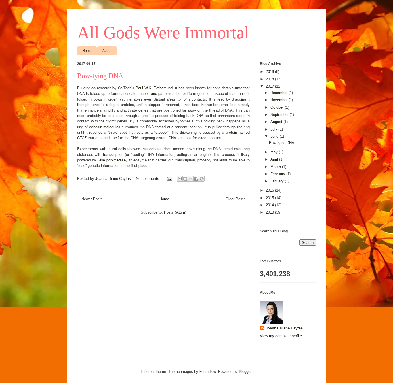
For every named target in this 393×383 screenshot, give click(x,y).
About (107, 51)
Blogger (245, 371)
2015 (270, 198)
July (274, 129)
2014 (270, 205)
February (278, 174)
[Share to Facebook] (196, 179)
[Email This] (180, 179)
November (279, 100)
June (275, 136)
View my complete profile (281, 336)
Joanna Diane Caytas (284, 328)
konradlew (207, 371)
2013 (270, 212)
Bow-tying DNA (100, 76)
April (274, 159)
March (276, 167)
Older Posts (235, 199)
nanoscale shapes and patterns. (146, 93)
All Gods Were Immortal (163, 32)
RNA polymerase (112, 160)
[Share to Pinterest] (202, 179)
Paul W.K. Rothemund (154, 87)
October (277, 107)
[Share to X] (191, 179)
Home (87, 51)
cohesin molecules (105, 126)
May (274, 152)
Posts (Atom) (175, 212)
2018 (270, 79)
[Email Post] (169, 178)
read (81, 165)
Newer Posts (92, 199)
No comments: (148, 178)
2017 (270, 86)
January (277, 181)
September (280, 114)
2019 (270, 71)
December (279, 92)
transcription (113, 154)
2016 (270, 190)
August (276, 122)
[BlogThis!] (185, 179)
